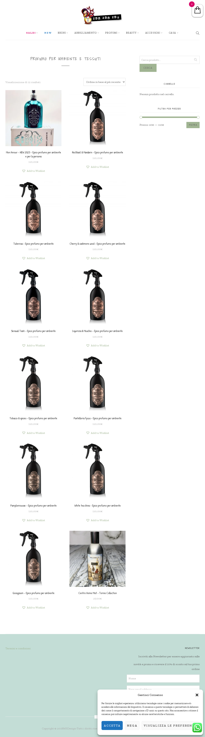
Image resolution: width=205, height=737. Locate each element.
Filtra (193, 125)
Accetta (112, 725)
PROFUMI (111, 32)
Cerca (148, 67)
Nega (132, 725)
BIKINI (62, 32)
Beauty (131, 32)
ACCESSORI (152, 32)
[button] (197, 695)
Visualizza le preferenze (170, 725)
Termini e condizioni (18, 648)
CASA (172, 32)
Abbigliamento (85, 32)
